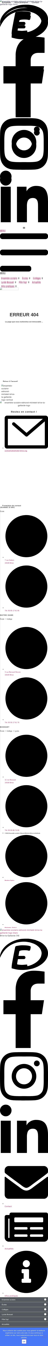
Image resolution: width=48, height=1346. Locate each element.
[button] (10, 279)
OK (24, 1341)
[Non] (44, 1337)
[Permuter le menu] (24, 228)
